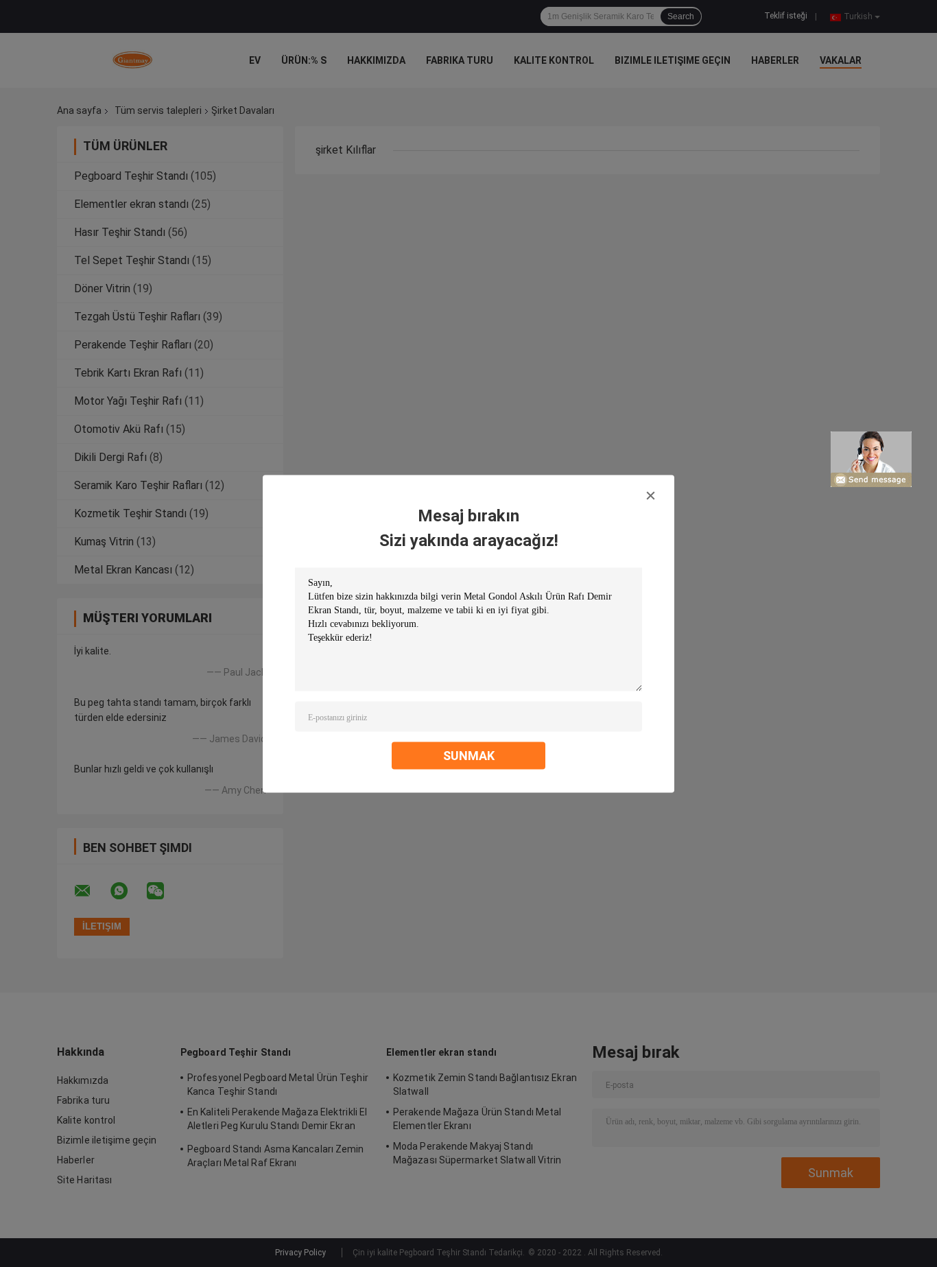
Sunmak (469, 755)
